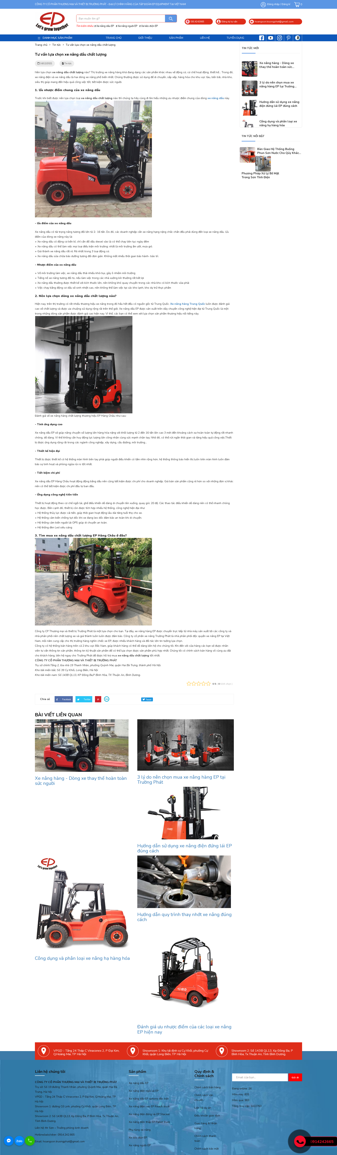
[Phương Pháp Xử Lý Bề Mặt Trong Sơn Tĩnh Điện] (263, 158)
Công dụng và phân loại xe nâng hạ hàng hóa (82, 958)
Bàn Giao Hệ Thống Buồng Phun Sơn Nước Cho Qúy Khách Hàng (279, 153)
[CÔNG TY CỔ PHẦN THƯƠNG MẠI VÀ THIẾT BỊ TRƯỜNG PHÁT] (51, 21)
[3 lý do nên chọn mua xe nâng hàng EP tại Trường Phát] (249, 83)
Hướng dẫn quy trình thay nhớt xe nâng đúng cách (184, 917)
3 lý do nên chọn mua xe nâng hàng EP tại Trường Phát (181, 779)
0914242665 (321, 1141)
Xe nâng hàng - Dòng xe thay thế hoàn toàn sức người (81, 780)
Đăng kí (286, 4)
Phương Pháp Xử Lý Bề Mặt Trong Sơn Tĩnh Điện (260, 175)
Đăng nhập (273, 4)
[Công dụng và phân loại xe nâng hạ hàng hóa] (249, 122)
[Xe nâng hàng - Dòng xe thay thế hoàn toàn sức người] (249, 63)
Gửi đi (295, 1077)
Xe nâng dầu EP (105, 26)
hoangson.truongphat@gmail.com (64, 1141)
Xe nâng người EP (127, 26)
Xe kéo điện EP (149, 26)
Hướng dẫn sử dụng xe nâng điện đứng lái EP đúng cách (184, 848)
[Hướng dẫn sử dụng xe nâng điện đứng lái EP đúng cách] (249, 102)
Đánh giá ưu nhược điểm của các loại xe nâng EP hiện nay (184, 1029)
